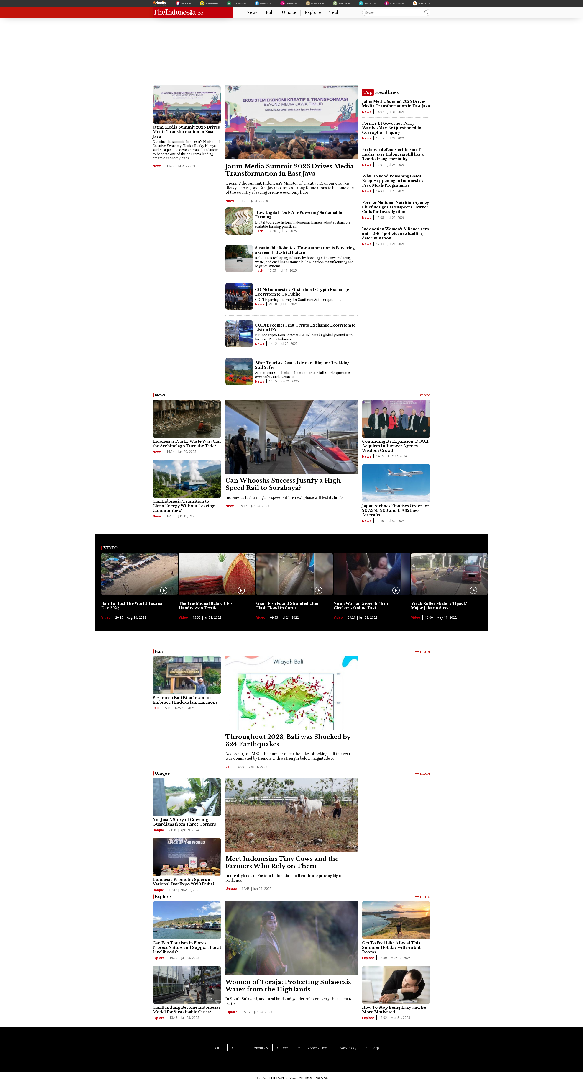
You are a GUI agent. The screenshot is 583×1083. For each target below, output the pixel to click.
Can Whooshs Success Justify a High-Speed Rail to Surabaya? (284, 484)
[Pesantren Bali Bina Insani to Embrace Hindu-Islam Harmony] (187, 675)
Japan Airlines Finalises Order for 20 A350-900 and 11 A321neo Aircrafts (395, 510)
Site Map (372, 1048)
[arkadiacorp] (160, 3)
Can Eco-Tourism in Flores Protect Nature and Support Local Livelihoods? (187, 947)
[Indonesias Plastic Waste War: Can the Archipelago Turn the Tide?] (187, 419)
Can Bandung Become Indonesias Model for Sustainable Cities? (186, 1009)
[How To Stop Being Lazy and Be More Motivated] (396, 985)
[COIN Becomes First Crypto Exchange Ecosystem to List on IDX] (239, 334)
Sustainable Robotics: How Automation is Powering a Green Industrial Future (305, 250)
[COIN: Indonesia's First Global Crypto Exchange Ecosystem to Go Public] (239, 297)
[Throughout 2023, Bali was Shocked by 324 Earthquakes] (291, 728)
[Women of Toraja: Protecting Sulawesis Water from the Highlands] (291, 974)
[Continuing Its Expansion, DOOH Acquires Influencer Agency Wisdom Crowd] (396, 419)
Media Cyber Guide (312, 1048)
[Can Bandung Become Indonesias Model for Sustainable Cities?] (187, 985)
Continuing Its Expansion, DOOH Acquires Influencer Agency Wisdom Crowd (395, 446)
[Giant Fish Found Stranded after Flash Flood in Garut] (294, 594)
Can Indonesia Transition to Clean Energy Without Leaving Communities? (184, 506)
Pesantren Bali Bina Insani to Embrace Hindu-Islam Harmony (185, 700)
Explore (313, 12)
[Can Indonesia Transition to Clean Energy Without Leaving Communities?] (187, 479)
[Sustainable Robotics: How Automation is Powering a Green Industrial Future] (239, 259)
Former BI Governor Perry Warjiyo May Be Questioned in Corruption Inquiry (391, 128)
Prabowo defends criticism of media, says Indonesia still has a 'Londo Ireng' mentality (393, 154)
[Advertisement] (289, 53)
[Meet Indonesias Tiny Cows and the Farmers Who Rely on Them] (291, 850)
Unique (289, 12)
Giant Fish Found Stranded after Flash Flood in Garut (287, 605)
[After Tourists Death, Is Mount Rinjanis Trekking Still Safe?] (239, 372)
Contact (238, 1048)
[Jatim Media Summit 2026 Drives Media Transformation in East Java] (187, 104)
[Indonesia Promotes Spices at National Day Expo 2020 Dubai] (187, 857)
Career (282, 1048)
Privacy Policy (346, 1048)
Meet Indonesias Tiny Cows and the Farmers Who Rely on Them (282, 862)
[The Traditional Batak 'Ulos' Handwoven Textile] (217, 594)
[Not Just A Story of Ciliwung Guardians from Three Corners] (187, 797)
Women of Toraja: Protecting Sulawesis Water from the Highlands (288, 985)
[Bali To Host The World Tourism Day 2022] (139, 594)
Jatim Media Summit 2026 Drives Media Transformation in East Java (186, 132)
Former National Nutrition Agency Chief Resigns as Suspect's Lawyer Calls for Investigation (395, 207)
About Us (261, 1048)
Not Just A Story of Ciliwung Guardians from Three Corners (184, 821)
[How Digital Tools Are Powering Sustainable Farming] (239, 221)
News (252, 12)
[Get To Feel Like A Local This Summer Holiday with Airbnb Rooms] (396, 920)
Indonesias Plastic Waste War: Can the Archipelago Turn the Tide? (187, 443)
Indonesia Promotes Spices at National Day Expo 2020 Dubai (183, 881)
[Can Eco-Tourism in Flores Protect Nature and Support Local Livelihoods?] (187, 920)
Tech (334, 12)
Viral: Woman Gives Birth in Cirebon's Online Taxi (361, 605)
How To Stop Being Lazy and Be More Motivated (394, 1009)
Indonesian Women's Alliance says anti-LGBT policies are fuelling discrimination (395, 233)
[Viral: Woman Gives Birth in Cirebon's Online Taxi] (372, 594)
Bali (270, 12)
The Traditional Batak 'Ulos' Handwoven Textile (206, 605)
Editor (218, 1048)
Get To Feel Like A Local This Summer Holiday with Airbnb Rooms (392, 947)
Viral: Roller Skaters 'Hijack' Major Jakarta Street (439, 605)
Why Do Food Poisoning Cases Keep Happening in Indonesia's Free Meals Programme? (392, 181)
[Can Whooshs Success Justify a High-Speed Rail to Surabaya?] (291, 472)
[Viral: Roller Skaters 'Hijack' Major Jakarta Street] (449, 594)
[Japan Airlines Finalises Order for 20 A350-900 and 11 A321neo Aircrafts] (396, 483)
